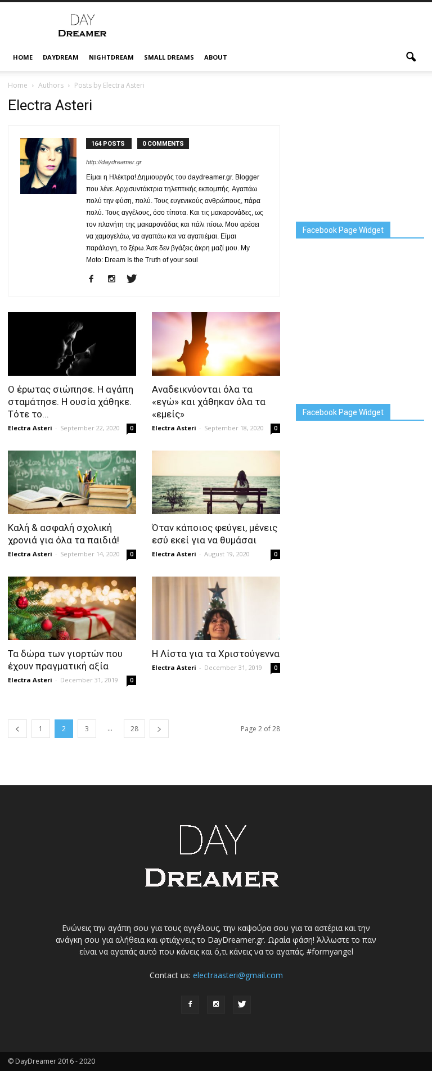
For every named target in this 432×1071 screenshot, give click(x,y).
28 (134, 729)
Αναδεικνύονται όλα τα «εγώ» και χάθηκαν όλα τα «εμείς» (209, 402)
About (215, 57)
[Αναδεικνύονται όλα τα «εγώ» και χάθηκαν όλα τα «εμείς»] (216, 344)
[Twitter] (136, 279)
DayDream (61, 57)
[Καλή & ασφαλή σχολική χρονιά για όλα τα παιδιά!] (72, 482)
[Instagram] (115, 279)
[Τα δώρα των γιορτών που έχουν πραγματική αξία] (72, 608)
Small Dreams (169, 57)
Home (23, 57)
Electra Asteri (30, 428)
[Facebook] (95, 279)
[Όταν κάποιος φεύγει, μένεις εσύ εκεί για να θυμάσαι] (216, 482)
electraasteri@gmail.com (238, 975)
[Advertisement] (292, 27)
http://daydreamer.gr (114, 162)
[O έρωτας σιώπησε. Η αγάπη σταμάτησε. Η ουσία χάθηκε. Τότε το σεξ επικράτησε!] (72, 344)
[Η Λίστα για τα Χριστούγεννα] (216, 608)
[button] (410, 57)
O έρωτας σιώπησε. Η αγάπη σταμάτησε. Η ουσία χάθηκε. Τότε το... (70, 402)
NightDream (111, 57)
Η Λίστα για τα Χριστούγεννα (216, 653)
